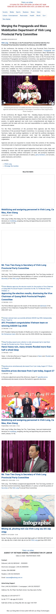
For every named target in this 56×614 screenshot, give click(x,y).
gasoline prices (43, 377)
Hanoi (40, 356)
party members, (40, 155)
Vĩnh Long (34, 540)
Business (26, 12)
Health (32, 15)
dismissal (43, 306)
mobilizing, (13, 221)
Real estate (23, 15)
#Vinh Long (8, 164)
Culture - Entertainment (10, 15)
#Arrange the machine (11, 166)
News (33, 12)
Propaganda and (49, 50)
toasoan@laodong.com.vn (14, 577)
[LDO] (28, 191)
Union (38, 12)
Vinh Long (4, 43)
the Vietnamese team (8, 334)
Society (5, 12)
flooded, (48, 356)
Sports (18, 12)
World (38, 15)
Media (12, 12)
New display (6, 19)
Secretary (4, 278)
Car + (44, 15)
